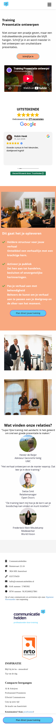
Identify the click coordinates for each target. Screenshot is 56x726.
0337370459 (14, 576)
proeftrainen (28, 712)
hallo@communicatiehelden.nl (21, 581)
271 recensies (36, 119)
